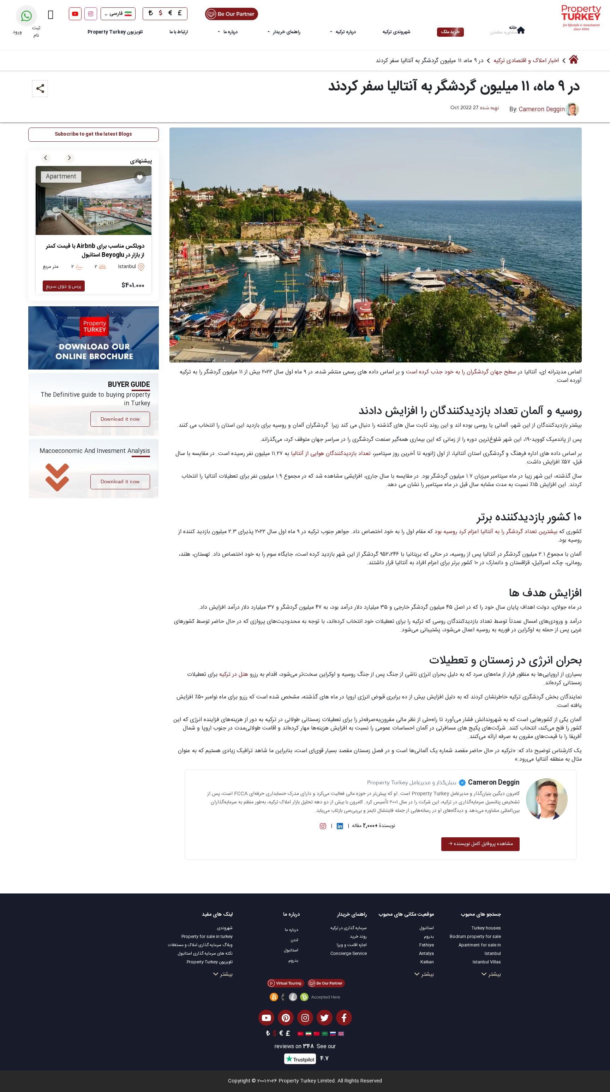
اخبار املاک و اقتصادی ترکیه (526, 61)
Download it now (120, 419)
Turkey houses (486, 928)
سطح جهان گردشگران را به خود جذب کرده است (461, 372)
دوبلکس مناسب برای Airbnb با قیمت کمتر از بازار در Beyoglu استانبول (95, 251)
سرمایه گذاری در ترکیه (348, 928)
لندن (294, 940)
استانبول (426, 928)
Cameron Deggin (542, 109)
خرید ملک (450, 32)
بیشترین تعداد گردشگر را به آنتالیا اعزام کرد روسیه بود (497, 532)
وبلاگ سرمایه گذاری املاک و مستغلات (200, 945)
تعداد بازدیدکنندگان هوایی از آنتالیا (331, 454)
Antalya (426, 953)
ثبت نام (36, 32)
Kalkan (427, 962)
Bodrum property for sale (475, 936)
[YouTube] (75, 13)
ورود (17, 32)
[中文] (316, 1034)
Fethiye (426, 945)
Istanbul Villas (487, 962)
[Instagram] (90, 13)
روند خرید (358, 936)
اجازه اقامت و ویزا (352, 945)
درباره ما (230, 32)
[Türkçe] (299, 1034)
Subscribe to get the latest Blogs (93, 134)
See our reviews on (305, 1047)
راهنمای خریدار (286, 32)
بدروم (429, 936)
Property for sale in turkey (207, 936)
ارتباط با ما (178, 32)
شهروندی (225, 928)
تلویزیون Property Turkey (210, 962)
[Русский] (332, 1034)
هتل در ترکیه (232, 674)
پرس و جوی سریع (63, 285)
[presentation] (46, 158)
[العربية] (324, 1034)
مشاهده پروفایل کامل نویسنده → (480, 844)
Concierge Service (348, 953)
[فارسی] (308, 1034)
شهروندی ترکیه (397, 32)
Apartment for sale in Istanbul (480, 949)
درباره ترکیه (346, 32)
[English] (340, 1034)
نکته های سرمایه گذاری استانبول (205, 953)
